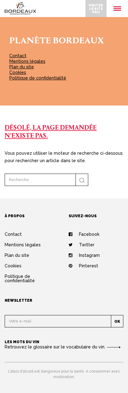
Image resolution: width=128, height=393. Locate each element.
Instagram (89, 255)
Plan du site (21, 66)
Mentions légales (27, 61)
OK (117, 321)
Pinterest (88, 265)
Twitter (86, 244)
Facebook (89, 234)
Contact (17, 55)
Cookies (17, 72)
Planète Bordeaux (56, 41)
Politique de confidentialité (37, 78)
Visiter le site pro (96, 8)
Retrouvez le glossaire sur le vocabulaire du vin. (56, 346)
